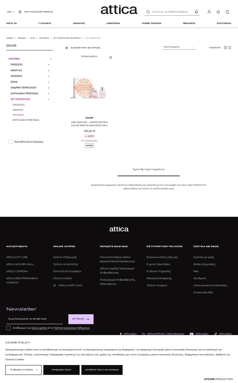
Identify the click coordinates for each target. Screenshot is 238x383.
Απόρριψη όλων (61, 370)
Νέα (196, 271)
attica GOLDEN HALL (20, 264)
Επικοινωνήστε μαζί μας (162, 257)
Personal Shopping (159, 278)
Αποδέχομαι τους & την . (51, 328)
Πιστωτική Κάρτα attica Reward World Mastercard (117, 259)
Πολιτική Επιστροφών (67, 271)
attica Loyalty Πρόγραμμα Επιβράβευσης (117, 270)
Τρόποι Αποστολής (65, 264)
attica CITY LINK (17, 257)
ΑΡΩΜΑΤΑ (16, 76)
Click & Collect (62, 278)
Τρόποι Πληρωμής (65, 257)
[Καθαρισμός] (190, 12)
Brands (22, 38)
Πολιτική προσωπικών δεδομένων (72, 328)
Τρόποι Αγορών (157, 285)
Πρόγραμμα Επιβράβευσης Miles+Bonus (117, 281)
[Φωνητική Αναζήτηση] (196, 11)
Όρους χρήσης (39, 328)
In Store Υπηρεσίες (159, 271)
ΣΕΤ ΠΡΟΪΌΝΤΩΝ (20, 99)
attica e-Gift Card (70, 285)
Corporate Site (203, 292)
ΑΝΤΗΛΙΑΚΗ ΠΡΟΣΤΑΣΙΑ (24, 93)
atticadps (130, 334)
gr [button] (9, 12)
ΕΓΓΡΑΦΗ (79, 319)
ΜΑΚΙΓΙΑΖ (16, 70)
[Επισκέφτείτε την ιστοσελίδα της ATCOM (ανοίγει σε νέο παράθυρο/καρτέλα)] (218, 379)
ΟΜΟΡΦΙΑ (44, 38)
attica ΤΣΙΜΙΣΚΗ (17, 271)
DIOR (32, 38)
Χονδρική (199, 278)
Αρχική (10, 38)
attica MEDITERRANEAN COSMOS (22, 280)
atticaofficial (155, 334)
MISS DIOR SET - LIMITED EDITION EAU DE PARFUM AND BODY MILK (89, 124)
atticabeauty (174, 334)
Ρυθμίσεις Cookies (22, 370)
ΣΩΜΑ (14, 82)
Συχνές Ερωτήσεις (158, 264)
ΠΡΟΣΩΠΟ (17, 64)
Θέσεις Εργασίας (204, 264)
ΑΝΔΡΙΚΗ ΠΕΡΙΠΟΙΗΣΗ (23, 88)
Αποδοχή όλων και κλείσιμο (102, 370)
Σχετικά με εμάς (203, 257)
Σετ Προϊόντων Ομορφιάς (67, 38)
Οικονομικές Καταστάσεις (210, 285)
